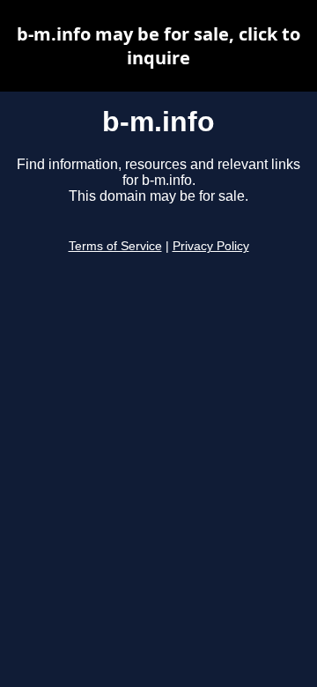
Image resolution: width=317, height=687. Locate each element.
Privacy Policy (211, 246)
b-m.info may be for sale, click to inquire (158, 46)
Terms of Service (115, 246)
